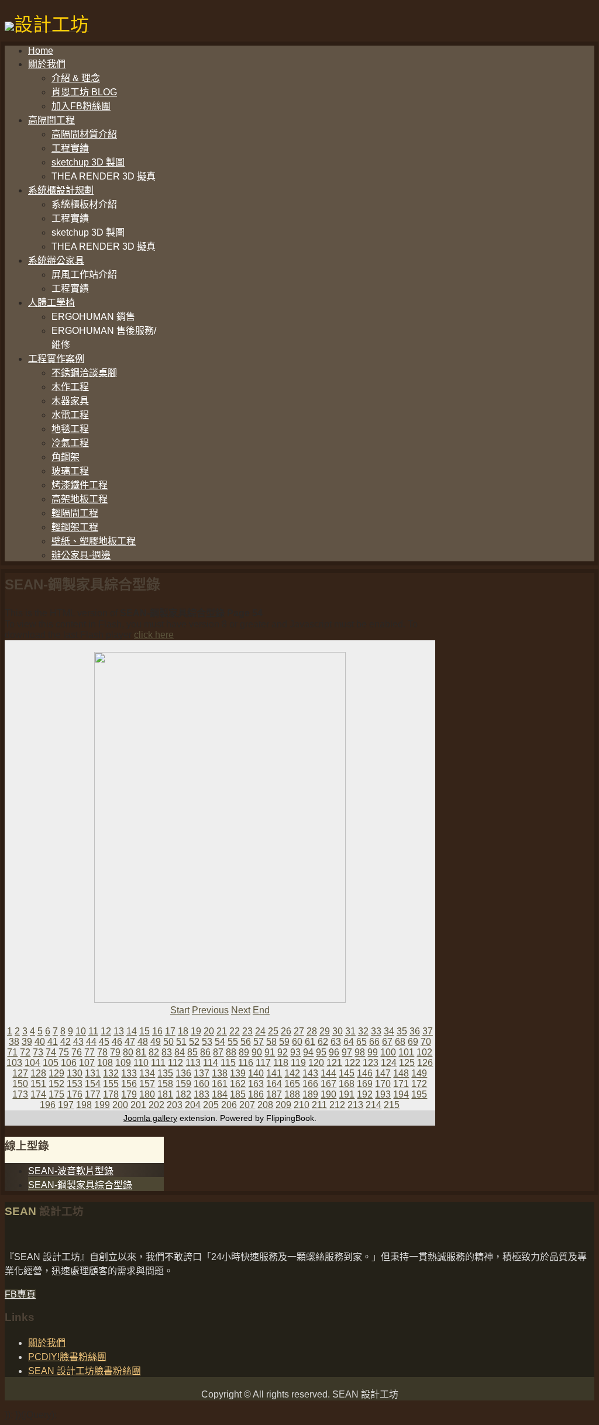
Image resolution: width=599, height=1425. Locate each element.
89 (244, 1052)
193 (383, 1094)
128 (38, 1073)
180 (147, 1094)
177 (93, 1094)
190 (328, 1094)
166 (310, 1084)
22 (234, 1031)
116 (245, 1063)
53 (207, 1042)
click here (154, 635)
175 (56, 1094)
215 (392, 1105)
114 (210, 1063)
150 (20, 1084)
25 (273, 1031)
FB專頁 (20, 1294)
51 (181, 1042)
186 (256, 1094)
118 (280, 1063)
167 (328, 1084)
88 (231, 1052)
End (261, 1010)
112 (175, 1063)
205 (211, 1105)
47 (130, 1042)
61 (310, 1042)
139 (238, 1073)
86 (205, 1052)
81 (141, 1052)
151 (38, 1084)
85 (192, 1052)
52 (194, 1042)
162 (238, 1084)
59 (284, 1042)
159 (183, 1084)
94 (308, 1052)
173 (20, 1094)
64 (348, 1042)
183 (201, 1094)
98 (359, 1052)
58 (271, 1042)
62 (323, 1042)
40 (40, 1042)
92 (282, 1052)
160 (201, 1084)
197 (66, 1105)
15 (144, 1031)
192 (365, 1094)
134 (147, 1073)
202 (156, 1105)
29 (324, 1031)
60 (297, 1042)
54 (220, 1042)
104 (32, 1063)
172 (419, 1084)
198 (84, 1105)
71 (12, 1052)
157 (147, 1084)
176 (74, 1094)
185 (238, 1094)
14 (131, 1031)
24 (260, 1031)
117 (263, 1063)
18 (183, 1031)
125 (407, 1063)
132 (111, 1073)
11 (93, 1031)
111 (158, 1063)
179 (129, 1094)
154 (93, 1084)
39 (27, 1042)
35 (402, 1031)
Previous (210, 1010)
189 (310, 1094)
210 (301, 1105)
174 (38, 1094)
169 (365, 1084)
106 (69, 1063)
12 (106, 1031)
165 (292, 1084)
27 (299, 1031)
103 (14, 1063)
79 (115, 1052)
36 (414, 1031)
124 (389, 1063)
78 (102, 1052)
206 (229, 1105)
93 (295, 1052)
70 (426, 1042)
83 (166, 1052)
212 (337, 1105)
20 (209, 1031)
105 (50, 1063)
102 (424, 1052)
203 (175, 1105)
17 (170, 1031)
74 (51, 1052)
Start (180, 1010)
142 (292, 1073)
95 (321, 1052)
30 (337, 1031)
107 (87, 1063)
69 (413, 1042)
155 (111, 1084)
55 (233, 1042)
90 (257, 1052)
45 (104, 1042)
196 (48, 1105)
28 (312, 1031)
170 (383, 1084)
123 (370, 1063)
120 (316, 1063)
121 (334, 1063)
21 (221, 1031)
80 (128, 1052)
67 (387, 1042)
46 (117, 1042)
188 (292, 1094)
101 (406, 1052)
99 (372, 1052)
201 (138, 1105)
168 (346, 1084)
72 (25, 1052)
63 (336, 1042)
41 (52, 1042)
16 (157, 1031)
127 (20, 1073)
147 (383, 1073)
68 (400, 1042)
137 (201, 1073)
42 (65, 1042)
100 (388, 1052)
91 (269, 1052)
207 (247, 1105)
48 (142, 1042)
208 (265, 1105)
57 (258, 1042)
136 (183, 1073)
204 (193, 1105)
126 (425, 1063)
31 (350, 1031)
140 (256, 1073)
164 (274, 1084)
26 (286, 1031)
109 (123, 1063)
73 (38, 1052)
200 (120, 1105)
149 (419, 1073)
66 (374, 1042)
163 (256, 1084)
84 (179, 1052)
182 (183, 1094)
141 (274, 1073)
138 (220, 1073)
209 (283, 1105)
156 (129, 1084)
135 (165, 1073)
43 (78, 1042)
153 (74, 1084)
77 (89, 1052)
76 (76, 1052)
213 (355, 1105)
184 (220, 1094)
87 (218, 1052)
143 (310, 1073)
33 (376, 1031)
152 (56, 1084)
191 (346, 1094)
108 (105, 1063)
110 (141, 1063)
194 (401, 1094)
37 (427, 1031)
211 (319, 1105)
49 (155, 1042)
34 (389, 1031)
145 (346, 1073)
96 (334, 1052)
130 (74, 1073)
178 (111, 1094)
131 (93, 1073)
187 (274, 1094)
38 (14, 1042)
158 (165, 1084)
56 (245, 1042)
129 (56, 1073)
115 (228, 1063)
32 (363, 1031)
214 (373, 1105)
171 (401, 1084)
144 (328, 1073)
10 (80, 1031)
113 (193, 1063)
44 (91, 1042)
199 (102, 1105)
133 (129, 1073)
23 (247, 1031)
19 (196, 1031)
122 (352, 1063)
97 (347, 1052)
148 (401, 1073)
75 (63, 1052)
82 (154, 1052)
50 (168, 1042)
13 (118, 1031)
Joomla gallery (150, 1118)
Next (240, 1010)
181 (165, 1094)
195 (419, 1094)
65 (361, 1042)
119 (298, 1063)
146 (365, 1073)
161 (220, 1084)
